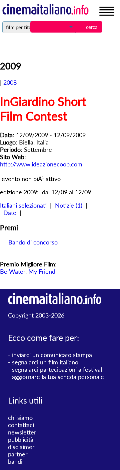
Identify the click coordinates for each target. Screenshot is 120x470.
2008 (10, 82)
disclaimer (21, 446)
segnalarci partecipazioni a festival (57, 369)
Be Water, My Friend (27, 271)
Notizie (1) (68, 205)
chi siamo (20, 417)
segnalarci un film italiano (45, 362)
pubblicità (20, 439)
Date (9, 212)
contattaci (21, 424)
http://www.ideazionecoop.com (41, 164)
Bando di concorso (33, 242)
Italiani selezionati (23, 205)
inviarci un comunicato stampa (52, 354)
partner (18, 454)
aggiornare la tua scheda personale (58, 376)
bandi (15, 461)
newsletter (22, 432)
